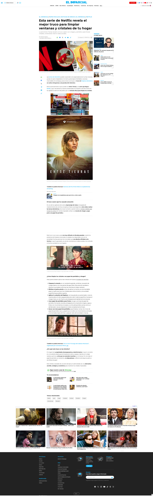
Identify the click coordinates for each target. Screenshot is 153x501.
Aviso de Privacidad (62, 469)
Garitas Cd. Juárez (146, 5)
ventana (71, 398)
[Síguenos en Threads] (149, 2)
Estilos (40, 470)
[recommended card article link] (49, 196)
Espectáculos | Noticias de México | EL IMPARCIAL (67, 17)
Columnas (83, 5)
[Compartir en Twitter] (62, 37)
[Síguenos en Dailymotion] (151, 2)
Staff (59, 465)
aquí (75, 371)
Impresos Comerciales (63, 467)
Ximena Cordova (44, 36)
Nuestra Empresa (62, 475)
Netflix (89, 17)
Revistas (96, 5)
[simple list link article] (104, 43)
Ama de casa (50, 401)
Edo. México (63, 5)
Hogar (59, 398)
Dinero (40, 464)
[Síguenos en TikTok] (147, 2)
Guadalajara (70, 5)
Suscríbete (132, 2)
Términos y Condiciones (104, 480)
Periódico (78, 398)
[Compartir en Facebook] (60, 37)
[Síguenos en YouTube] (145, 2)
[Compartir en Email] (68, 37)
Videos (40, 482)
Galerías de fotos (43, 480)
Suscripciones (61, 482)
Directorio (60, 478)
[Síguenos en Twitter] (141, 2)
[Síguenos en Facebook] (139, 2)
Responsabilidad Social (63, 471)
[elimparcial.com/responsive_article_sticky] (152, 495)
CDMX (56, 5)
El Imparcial (43, 17)
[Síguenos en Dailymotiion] (113, 486)
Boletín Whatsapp (62, 458)
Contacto (60, 480)
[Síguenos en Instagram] (143, 2)
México (40, 458)
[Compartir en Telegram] (65, 37)
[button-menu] (2, 2)
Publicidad (60, 484)
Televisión (58, 401)
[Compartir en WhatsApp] (57, 37)
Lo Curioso (41, 462)
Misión (59, 473)
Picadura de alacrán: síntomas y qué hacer (81, 386)
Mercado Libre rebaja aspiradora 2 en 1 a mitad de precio (82, 379)
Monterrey (77, 5)
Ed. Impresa (90, 5)
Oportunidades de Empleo (64, 476)
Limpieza (65, 398)
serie (54, 398)
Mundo (40, 460)
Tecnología (41, 472)
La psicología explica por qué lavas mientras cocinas (59, 379)
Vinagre (84, 398)
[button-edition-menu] (140, 6)
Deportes (41, 466)
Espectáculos (42, 468)
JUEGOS (52, 5)
